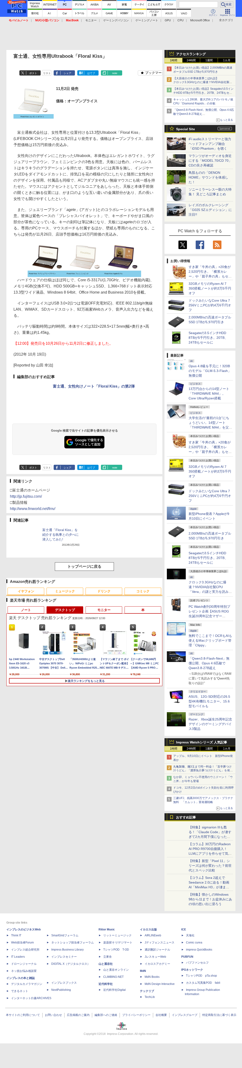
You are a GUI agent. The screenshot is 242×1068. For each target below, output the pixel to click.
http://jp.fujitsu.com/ (26, 496)
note (114, 73)
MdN (143, 971)
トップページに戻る (84, 566)
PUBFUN (187, 956)
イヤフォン (26, 591)
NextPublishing (61, 990)
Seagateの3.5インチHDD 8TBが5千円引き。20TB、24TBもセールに (208, 337)
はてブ (91, 73)
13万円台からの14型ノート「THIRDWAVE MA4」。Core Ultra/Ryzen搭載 (209, 393)
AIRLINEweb (153, 935)
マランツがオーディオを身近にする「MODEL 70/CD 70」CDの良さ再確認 (210, 160)
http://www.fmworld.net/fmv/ (32, 509)
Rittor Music (107, 929)
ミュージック (65, 591)
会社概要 (161, 1015)
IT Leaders (18, 956)
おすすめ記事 (186, 817)
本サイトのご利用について (23, 1015)
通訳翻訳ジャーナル (157, 949)
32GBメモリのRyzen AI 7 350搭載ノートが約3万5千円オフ (210, 288)
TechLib (150, 997)
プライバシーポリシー (136, 1015)
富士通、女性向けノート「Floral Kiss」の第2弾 (94, 386)
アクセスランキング (191, 54)
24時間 (191, 60)
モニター (91, 20)
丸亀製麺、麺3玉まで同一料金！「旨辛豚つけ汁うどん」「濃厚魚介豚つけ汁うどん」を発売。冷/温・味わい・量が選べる (202, 770)
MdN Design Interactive (160, 984)
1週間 (209, 60)
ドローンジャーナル (24, 963)
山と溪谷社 (106, 963)
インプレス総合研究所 (25, 949)
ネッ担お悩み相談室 (24, 971)
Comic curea (194, 942)
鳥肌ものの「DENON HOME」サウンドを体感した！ (208, 177)
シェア (67, 73)
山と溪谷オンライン (116, 969)
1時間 (173, 60)
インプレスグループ (184, 1015)
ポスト (33, 73)
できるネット (19, 991)
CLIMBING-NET (113, 977)
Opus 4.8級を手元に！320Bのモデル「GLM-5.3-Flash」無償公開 (210, 370)
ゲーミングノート (146, 20)
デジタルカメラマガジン (26, 984)
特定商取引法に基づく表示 (219, 1015)
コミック (143, 591)
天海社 (190, 935)
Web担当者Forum (22, 942)
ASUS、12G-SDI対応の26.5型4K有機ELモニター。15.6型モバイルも (209, 701)
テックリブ (147, 991)
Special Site (185, 129)
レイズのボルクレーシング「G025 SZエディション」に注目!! (210, 209)
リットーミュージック (117, 935)
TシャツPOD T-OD (116, 949)
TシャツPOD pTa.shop (201, 975)
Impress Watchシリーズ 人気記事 (201, 742)
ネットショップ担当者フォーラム (72, 942)
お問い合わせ (53, 1015)
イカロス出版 (148, 929)
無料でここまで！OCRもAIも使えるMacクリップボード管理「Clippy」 (210, 640)
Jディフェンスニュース (159, 942)
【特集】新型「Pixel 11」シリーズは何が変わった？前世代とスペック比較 (210, 865)
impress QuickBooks (199, 949)
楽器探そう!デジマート (117, 942)
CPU (180, 20)
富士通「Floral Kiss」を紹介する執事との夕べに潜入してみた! (60, 534)
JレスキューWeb (155, 956)
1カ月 (226, 60)
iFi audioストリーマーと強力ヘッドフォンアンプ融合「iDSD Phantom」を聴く (210, 143)
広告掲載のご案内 (78, 1015)
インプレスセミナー (64, 956)
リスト (47, 73)
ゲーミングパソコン (116, 20)
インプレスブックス (64, 982)
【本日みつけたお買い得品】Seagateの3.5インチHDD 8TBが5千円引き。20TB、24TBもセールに (203, 92)
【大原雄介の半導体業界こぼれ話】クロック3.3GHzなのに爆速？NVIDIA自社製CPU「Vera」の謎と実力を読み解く (201, 82)
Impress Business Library (67, 949)
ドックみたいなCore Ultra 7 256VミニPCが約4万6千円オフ (210, 305)
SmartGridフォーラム (64, 935)
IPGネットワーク (192, 969)
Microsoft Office (200, 20)
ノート (26, 610)
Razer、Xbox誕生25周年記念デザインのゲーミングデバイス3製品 (210, 724)
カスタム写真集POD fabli (203, 982)
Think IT (16, 935)
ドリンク (104, 591)
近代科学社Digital (114, 990)
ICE (183, 929)
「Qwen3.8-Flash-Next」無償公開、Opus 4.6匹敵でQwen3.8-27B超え (209, 663)
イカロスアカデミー (157, 963)
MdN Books (152, 977)
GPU (168, 20)
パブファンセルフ (197, 962)
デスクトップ (65, 610)
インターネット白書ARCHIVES (31, 998)
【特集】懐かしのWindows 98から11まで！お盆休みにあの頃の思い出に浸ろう (210, 899)
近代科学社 (106, 984)
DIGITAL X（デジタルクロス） (70, 963)
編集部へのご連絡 (106, 1015)
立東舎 (107, 956)
